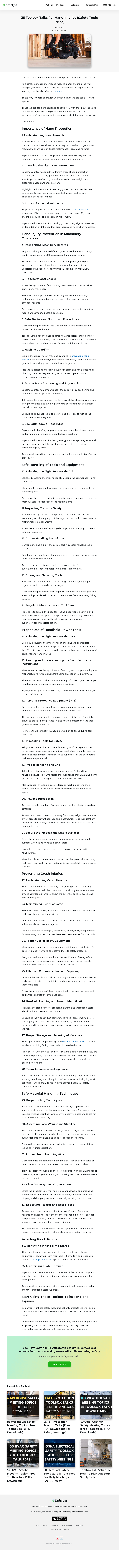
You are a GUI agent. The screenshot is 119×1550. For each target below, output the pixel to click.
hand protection (80, 209)
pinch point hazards (42, 1259)
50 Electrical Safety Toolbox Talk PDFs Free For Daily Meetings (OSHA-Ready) (60, 1461)
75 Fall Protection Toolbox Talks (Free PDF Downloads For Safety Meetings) (60, 1413)
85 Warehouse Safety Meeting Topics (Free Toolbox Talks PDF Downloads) (23, 1413)
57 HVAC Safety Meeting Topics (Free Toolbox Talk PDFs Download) (23, 1461)
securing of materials (73, 1041)
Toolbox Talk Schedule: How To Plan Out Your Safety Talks (96, 1461)
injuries (58, 91)
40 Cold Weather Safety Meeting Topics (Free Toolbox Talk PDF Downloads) (96, 1413)
